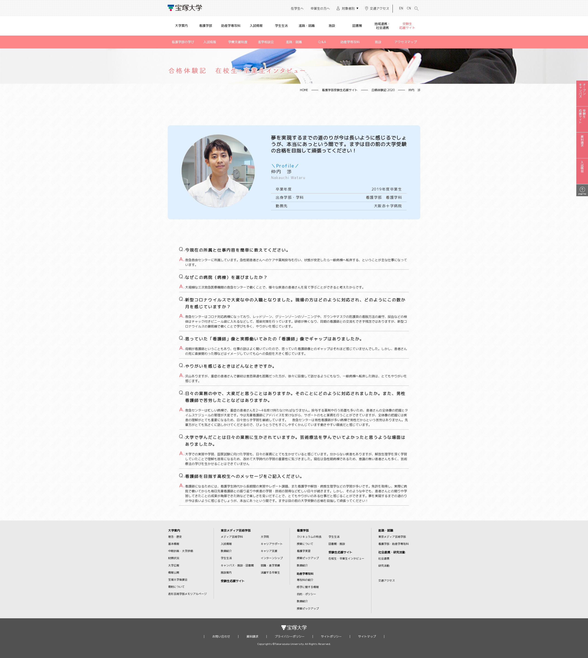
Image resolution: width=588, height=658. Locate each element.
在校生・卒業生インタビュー (346, 558)
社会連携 (383, 558)
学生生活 (281, 25)
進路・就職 (307, 25)
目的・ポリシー (306, 594)
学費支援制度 (237, 42)
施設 (332, 25)
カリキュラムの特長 (309, 537)
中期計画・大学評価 (180, 551)
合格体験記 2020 (383, 90)
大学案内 (181, 25)
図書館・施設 (336, 544)
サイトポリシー (331, 636)
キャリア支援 (269, 551)
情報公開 (173, 572)
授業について (305, 544)
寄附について (176, 587)
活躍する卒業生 (270, 572)
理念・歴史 (175, 537)
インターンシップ (272, 558)
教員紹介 (226, 551)
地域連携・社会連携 (382, 26)
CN (409, 8)
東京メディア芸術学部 (236, 530)
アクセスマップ (405, 42)
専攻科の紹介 (305, 580)
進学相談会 (266, 42)
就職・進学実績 (270, 565)
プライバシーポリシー (290, 636)
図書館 (357, 25)
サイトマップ (367, 636)
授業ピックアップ (308, 558)
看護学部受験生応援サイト (340, 90)
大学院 (265, 537)
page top (582, 193)
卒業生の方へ (320, 8)
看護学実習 (304, 551)
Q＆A (322, 42)
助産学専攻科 (230, 25)
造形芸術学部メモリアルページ (187, 594)
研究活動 (383, 566)
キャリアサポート (272, 544)
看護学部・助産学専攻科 (393, 544)
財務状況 (173, 558)
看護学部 (205, 25)
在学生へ (297, 8)
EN (401, 8)
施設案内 (226, 572)
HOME (304, 90)
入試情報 (256, 25)
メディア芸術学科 (232, 537)
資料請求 (252, 636)
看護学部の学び (183, 42)
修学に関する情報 (308, 587)
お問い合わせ (221, 636)
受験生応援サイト (407, 26)
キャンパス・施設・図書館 (237, 565)
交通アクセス (379, 8)
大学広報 (173, 565)
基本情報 (173, 544)
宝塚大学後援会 (177, 580)
